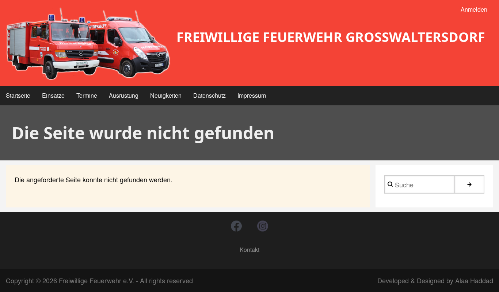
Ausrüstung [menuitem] (123, 95)
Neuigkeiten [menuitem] (166, 95)
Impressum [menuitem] (251, 95)
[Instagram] (263, 226)
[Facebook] (236, 226)
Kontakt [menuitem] (249, 249)
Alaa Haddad (474, 280)
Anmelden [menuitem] (474, 9)
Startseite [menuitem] (18, 95)
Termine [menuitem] (86, 95)
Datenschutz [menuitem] (209, 95)
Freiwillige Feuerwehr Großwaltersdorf (330, 37)
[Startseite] (88, 43)
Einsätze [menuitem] (53, 95)
